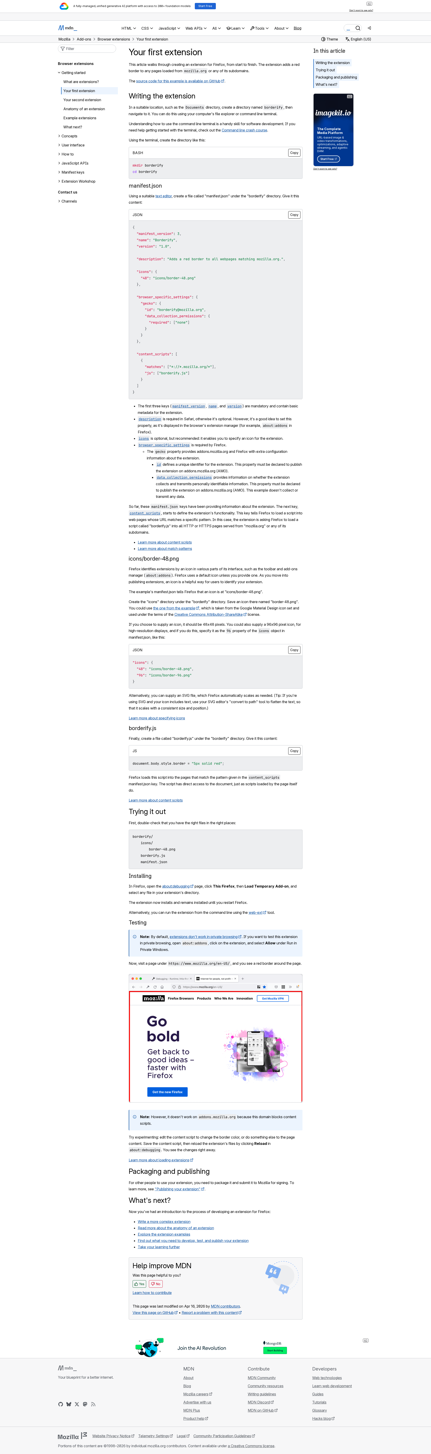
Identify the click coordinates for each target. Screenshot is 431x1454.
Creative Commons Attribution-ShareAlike (208, 614)
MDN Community (262, 1377)
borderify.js (142, 728)
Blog (297, 28)
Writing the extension (333, 62)
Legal (181, 1436)
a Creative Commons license (251, 1446)
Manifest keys (73, 172)
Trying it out (325, 70)
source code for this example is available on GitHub (178, 81)
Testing (138, 922)
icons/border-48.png (154, 558)
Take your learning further (159, 1247)
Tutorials (319, 1402)
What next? (72, 127)
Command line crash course (244, 130)
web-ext (255, 912)
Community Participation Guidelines (222, 1436)
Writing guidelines (262, 1394)
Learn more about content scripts (165, 542)
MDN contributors (225, 1306)
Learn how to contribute (152, 1292)
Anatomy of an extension (84, 109)
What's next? (326, 84)
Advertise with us (197, 1402)
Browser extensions (76, 63)
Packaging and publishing (336, 77)
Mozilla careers (195, 1394)
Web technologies (327, 1377)
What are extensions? (81, 81)
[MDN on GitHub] (60, 1404)
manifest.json (145, 185)
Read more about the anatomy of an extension (176, 1228)
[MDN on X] (77, 1404)
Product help (193, 1418)
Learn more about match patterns (165, 548)
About (188, 1377)
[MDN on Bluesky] (68, 1404)
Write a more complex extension (164, 1221)
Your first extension (79, 90)
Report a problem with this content (210, 1312)
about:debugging (176, 886)
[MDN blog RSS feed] (93, 1404)
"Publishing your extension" (177, 1189)
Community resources (265, 1386)
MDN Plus (191, 1410)
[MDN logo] (67, 1368)
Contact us (67, 192)
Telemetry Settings (153, 1436)
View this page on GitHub (153, 1312)
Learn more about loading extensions (159, 1160)
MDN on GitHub (261, 1410)
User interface (73, 145)
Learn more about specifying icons (157, 718)
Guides (318, 1394)
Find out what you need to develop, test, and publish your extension (193, 1240)
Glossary (319, 1410)
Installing (140, 876)
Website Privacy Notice (111, 1436)
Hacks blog (321, 1418)
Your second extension (82, 100)
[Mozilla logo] (72, 1435)
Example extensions (79, 118)
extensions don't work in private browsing (204, 936)
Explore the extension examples (164, 1234)
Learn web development (332, 1386)
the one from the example (174, 608)
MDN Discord (259, 1402)
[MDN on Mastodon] (85, 1404)
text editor (163, 196)
